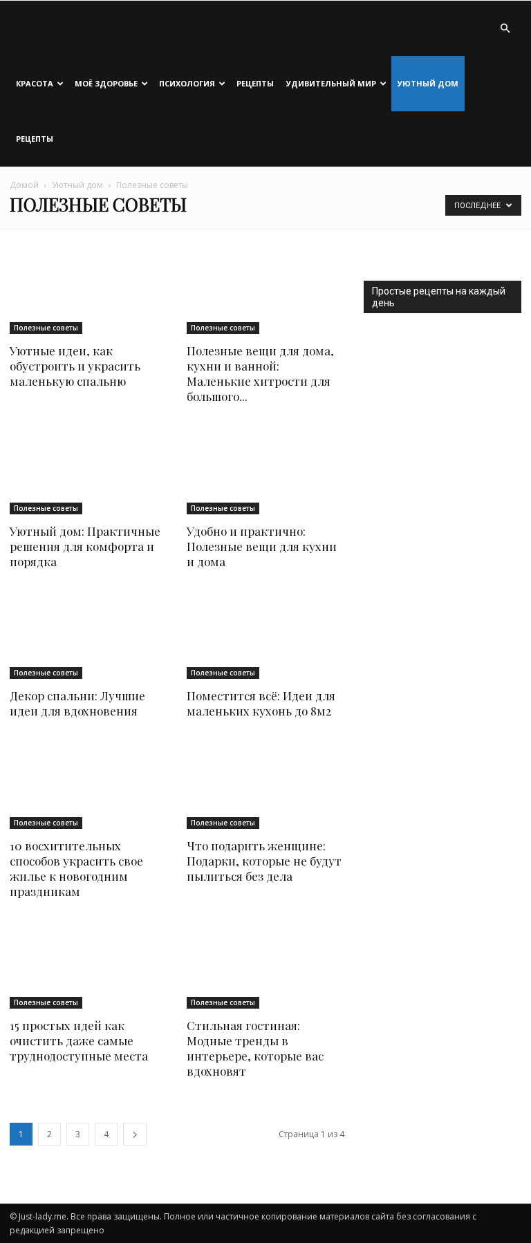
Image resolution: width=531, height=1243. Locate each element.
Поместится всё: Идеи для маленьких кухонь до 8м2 (261, 703)
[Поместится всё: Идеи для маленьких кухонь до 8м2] (265, 635)
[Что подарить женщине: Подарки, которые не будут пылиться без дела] (265, 785)
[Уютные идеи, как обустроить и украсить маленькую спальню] (88, 290)
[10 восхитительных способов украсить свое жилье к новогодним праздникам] (88, 785)
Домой (24, 185)
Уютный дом (428, 83)
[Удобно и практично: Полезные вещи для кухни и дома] (265, 470)
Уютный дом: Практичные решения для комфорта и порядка (85, 546)
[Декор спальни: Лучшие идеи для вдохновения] (88, 635)
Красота (34, 83)
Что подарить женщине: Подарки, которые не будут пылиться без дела (264, 861)
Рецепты (255, 83)
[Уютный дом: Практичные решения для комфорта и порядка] (88, 470)
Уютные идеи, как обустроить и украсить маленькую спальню (75, 366)
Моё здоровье (106, 83)
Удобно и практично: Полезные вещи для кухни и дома (262, 546)
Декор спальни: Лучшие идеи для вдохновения (77, 703)
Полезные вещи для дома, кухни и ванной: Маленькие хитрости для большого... (260, 373)
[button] (504, 28)
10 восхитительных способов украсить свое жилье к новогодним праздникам (76, 868)
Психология (187, 83)
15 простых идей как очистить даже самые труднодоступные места (79, 1040)
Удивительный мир (331, 83)
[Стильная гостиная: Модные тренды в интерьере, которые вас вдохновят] (265, 965)
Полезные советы (46, 328)
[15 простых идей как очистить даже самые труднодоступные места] (88, 965)
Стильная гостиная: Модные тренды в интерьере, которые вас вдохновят (255, 1048)
